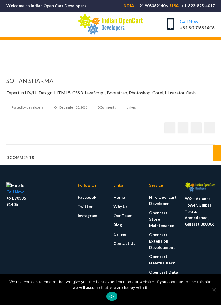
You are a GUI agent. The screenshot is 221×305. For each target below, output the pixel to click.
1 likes (131, 107)
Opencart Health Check (162, 259)
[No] (214, 290)
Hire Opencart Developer (163, 200)
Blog (117, 224)
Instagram (87, 215)
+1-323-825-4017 (198, 5)
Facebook (87, 197)
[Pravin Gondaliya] (217, 153)
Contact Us (124, 243)
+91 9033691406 (152, 5)
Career (120, 234)
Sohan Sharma (30, 80)
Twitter (85, 206)
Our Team (122, 215)
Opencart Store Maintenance (161, 219)
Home (119, 197)
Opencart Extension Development (162, 241)
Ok (112, 296)
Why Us (120, 206)
